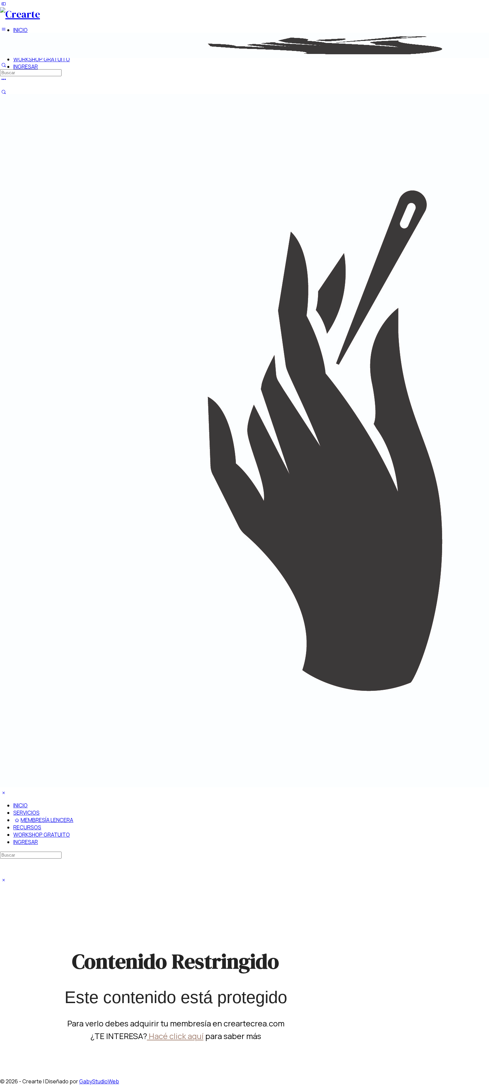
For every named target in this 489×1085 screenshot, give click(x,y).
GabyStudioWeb (99, 1081)
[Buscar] (3, 92)
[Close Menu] (3, 792)
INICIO (20, 805)
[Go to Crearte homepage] (20, 14)
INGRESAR (25, 842)
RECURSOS (27, 827)
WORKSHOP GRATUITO (41, 834)
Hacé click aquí (175, 1035)
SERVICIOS (26, 812)
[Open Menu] (3, 29)
